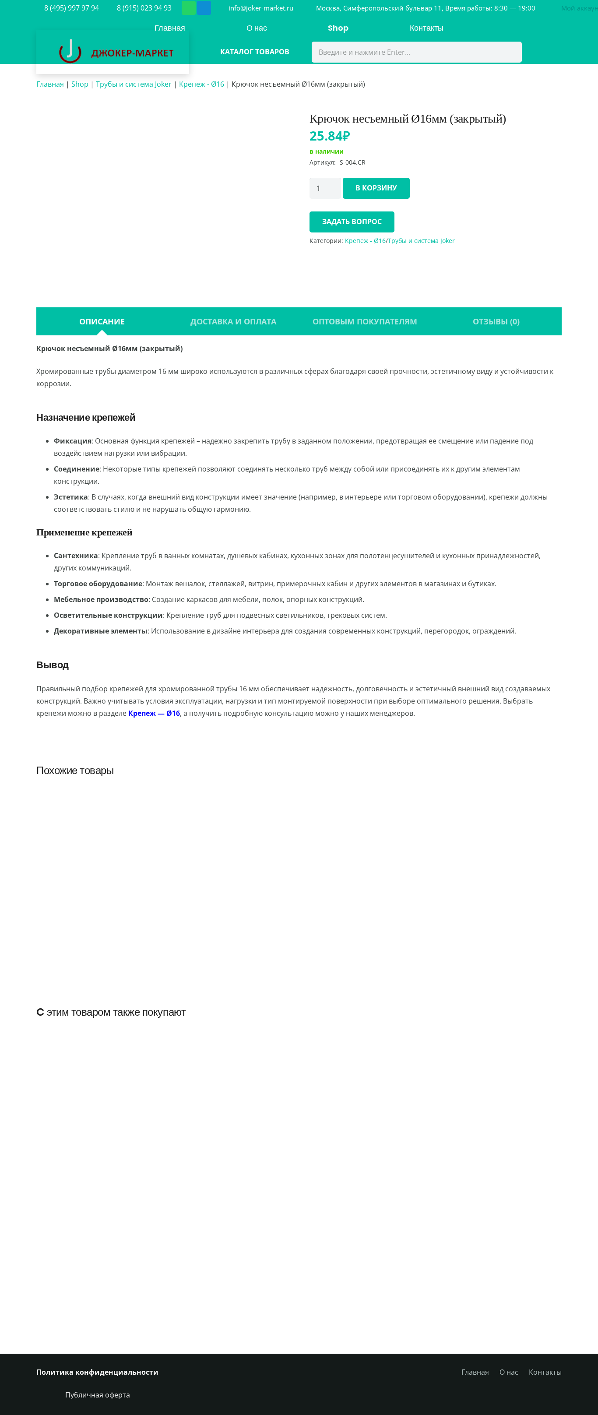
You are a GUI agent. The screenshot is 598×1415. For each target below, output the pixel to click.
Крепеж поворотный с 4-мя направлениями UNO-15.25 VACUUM (514, 1143)
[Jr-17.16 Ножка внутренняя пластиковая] (98, 820)
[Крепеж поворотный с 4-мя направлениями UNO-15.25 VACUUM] (515, 1046)
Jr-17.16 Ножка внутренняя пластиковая (98, 942)
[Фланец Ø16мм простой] (366, 814)
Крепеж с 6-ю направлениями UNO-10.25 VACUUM (83, 1300)
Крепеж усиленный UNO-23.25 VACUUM (191, 1148)
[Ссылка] (112, 52)
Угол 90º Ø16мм (499, 931)
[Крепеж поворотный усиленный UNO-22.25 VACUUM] (299, 1046)
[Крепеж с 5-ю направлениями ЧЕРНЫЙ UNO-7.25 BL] (191, 1203)
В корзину (376, 188)
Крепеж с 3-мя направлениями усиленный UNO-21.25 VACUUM (407, 1138)
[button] (232, 965)
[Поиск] (509, 52)
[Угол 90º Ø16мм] (500, 814)
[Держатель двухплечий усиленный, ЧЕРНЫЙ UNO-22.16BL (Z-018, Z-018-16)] (232, 794)
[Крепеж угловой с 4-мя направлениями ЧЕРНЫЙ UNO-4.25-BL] (515, 1203)
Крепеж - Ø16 (201, 84)
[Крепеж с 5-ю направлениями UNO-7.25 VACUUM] (299, 1203)
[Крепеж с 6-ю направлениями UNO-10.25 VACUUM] (83, 1203)
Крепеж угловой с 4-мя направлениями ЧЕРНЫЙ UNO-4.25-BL (514, 1300)
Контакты (545, 1372)
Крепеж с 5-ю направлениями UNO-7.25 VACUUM (299, 1300)
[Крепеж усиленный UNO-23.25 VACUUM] (191, 1056)
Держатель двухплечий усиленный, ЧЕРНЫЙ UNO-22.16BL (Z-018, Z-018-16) (232, 921)
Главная (50, 84)
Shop (79, 84)
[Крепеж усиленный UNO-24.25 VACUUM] (83, 1056)
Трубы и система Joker (134, 84)
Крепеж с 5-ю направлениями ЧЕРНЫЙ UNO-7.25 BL (191, 1300)
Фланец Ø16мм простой (366, 931)
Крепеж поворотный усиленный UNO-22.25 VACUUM (299, 1143)
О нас (509, 1372)
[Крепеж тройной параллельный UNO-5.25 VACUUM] (407, 1203)
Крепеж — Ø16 (154, 713)
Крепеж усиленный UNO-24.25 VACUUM (83, 1148)
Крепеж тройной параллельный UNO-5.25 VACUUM (407, 1300)
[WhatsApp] (189, 8)
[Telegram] (204, 8)
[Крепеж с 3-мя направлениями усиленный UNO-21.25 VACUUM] (407, 1036)
